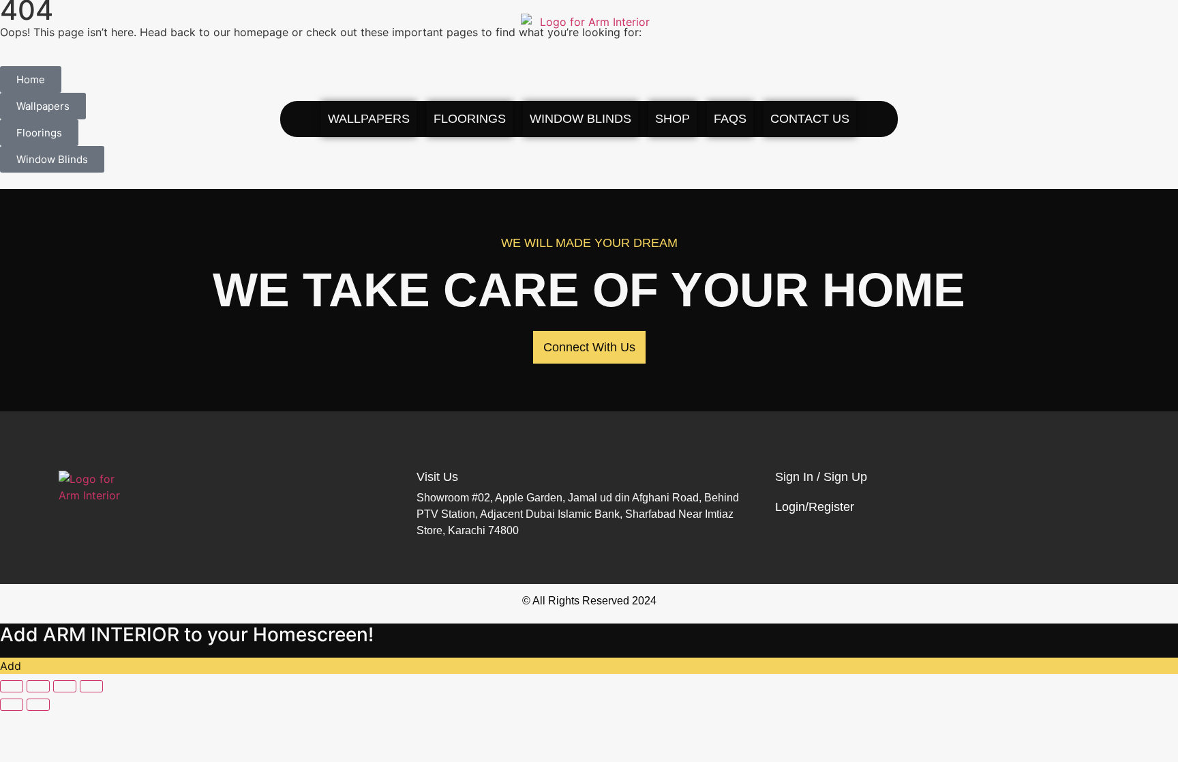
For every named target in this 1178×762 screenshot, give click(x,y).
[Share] (64, 686)
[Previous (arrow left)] (11, 705)
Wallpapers (369, 119)
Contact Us (809, 119)
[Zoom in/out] (11, 686)
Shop (672, 119)
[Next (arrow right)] (38, 705)
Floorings (470, 119)
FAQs (730, 119)
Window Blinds (580, 119)
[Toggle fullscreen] (38, 686)
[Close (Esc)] (91, 686)
